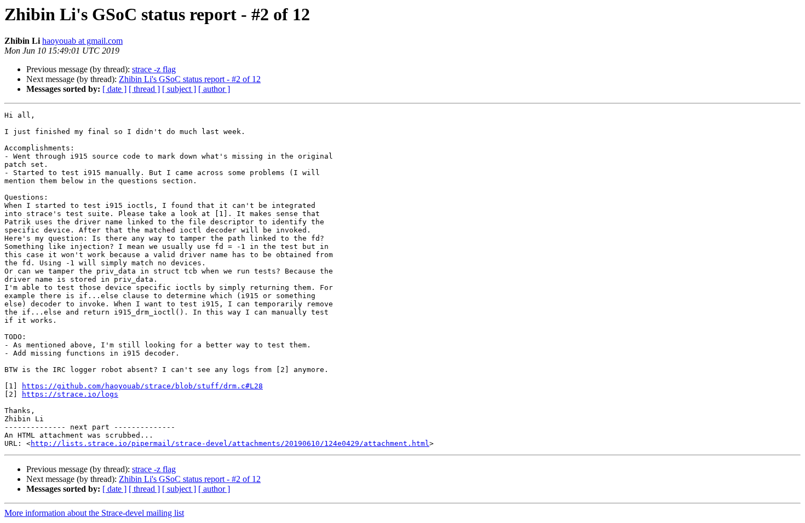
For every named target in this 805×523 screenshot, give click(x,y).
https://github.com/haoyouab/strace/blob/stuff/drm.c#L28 (142, 386)
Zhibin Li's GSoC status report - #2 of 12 (190, 79)
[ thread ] (144, 89)
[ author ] (214, 89)
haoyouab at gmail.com (82, 40)
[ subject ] (179, 89)
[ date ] (114, 89)
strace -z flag (154, 69)
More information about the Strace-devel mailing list (94, 513)
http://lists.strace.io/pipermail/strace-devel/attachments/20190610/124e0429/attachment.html (230, 443)
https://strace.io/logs (70, 394)
